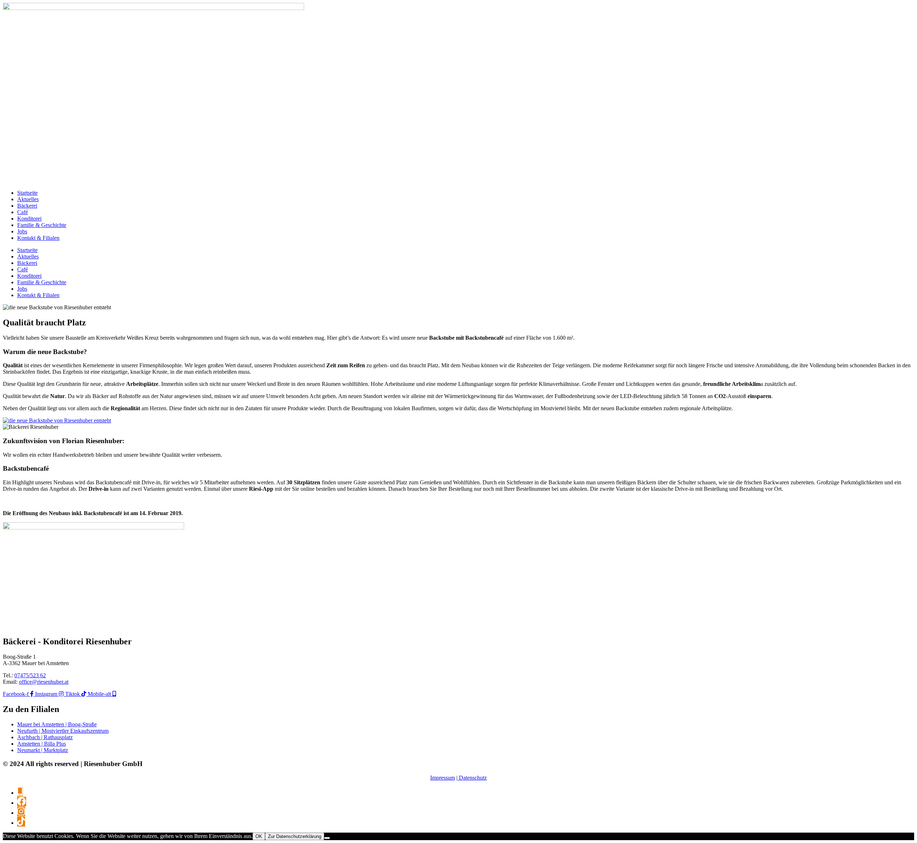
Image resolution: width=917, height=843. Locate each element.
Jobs (22, 231)
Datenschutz (472, 778)
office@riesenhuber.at (43, 682)
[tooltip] (20, 791)
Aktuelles (28, 199)
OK (258, 836)
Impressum (442, 778)
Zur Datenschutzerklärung (294, 836)
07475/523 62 (30, 675)
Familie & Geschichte (41, 225)
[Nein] (327, 838)
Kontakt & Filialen (38, 238)
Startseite (27, 193)
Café (22, 212)
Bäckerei (27, 206)
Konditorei (29, 218)
